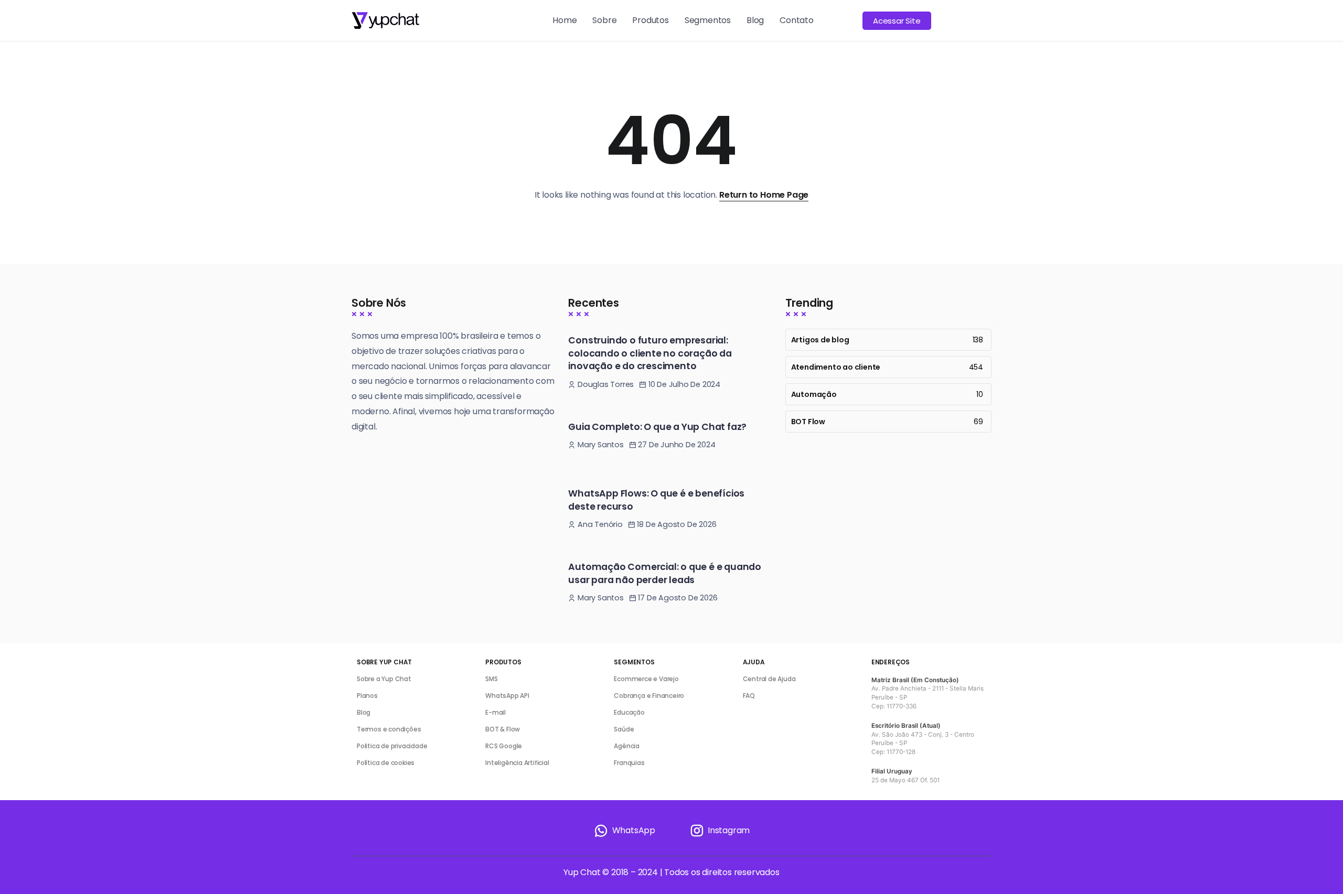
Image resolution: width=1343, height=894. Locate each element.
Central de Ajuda (769, 678)
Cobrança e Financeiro (649, 695)
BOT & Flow (502, 729)
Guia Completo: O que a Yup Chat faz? (657, 427)
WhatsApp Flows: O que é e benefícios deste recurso (656, 500)
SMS (491, 678)
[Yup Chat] (385, 20)
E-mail (495, 712)
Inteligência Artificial (517, 762)
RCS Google (503, 745)
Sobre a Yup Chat (384, 678)
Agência (626, 745)
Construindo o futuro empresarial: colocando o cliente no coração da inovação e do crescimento (649, 353)
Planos (367, 695)
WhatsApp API (507, 695)
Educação (629, 712)
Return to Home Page (763, 195)
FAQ (749, 695)
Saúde (624, 729)
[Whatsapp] (624, 830)
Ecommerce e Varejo (646, 678)
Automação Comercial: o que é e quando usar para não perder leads (664, 573)
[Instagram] (719, 830)
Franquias (629, 762)
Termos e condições (389, 729)
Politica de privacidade (392, 745)
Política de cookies (385, 762)
